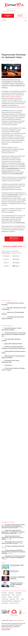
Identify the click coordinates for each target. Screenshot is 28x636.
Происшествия (6, 594)
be (12, 11)
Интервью (16, 596)
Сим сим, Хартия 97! (20, 16)
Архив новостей (6, 11)
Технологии (5, 599)
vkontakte (16, 259)
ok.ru (7, 262)
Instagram (16, 262)
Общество (11, 592)
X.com (7, 259)
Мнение (4, 562)
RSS (7, 266)
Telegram (16, 266)
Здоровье (12, 599)
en (17, 11)
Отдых (22, 599)
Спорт (13, 594)
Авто (17, 599)
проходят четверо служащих (12, 96)
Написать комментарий (14, 246)
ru (15, 11)
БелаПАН (22, 107)
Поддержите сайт (7, 16)
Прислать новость (11, 10)
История (4, 596)
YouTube (16, 256)
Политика (4, 592)
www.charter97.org (18, 620)
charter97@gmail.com (7, 628)
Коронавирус (5, 603)
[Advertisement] (14, 38)
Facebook (7, 256)
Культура (18, 594)
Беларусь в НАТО (14, 603)
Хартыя (14, 5)
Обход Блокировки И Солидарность (11, 601)
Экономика (18, 592)
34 (22, 57)
